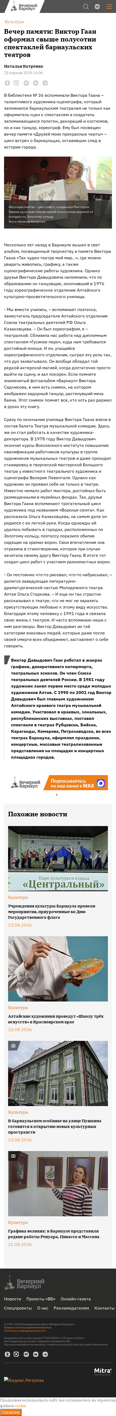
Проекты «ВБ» (40, 1298)
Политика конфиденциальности (25, 1330)
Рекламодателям (71, 1308)
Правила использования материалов (27, 1327)
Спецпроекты (18, 1308)
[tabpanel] (58, 782)
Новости (12, 1298)
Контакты (104, 1308)
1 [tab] (56, 795)
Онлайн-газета (76, 1298)
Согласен (10, 1412)
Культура (18, 897)
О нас (42, 1308)
